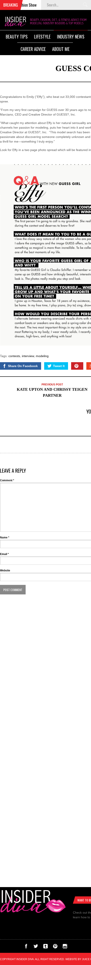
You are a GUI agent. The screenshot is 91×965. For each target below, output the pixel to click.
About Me (61, 49)
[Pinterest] (55, 947)
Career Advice (33, 49)
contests (14, 356)
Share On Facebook (23, 366)
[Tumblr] (45, 947)
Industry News (70, 36)
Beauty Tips (17, 36)
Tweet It (59, 366)
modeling (42, 356)
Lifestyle (42, 36)
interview (28, 356)
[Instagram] (65, 947)
